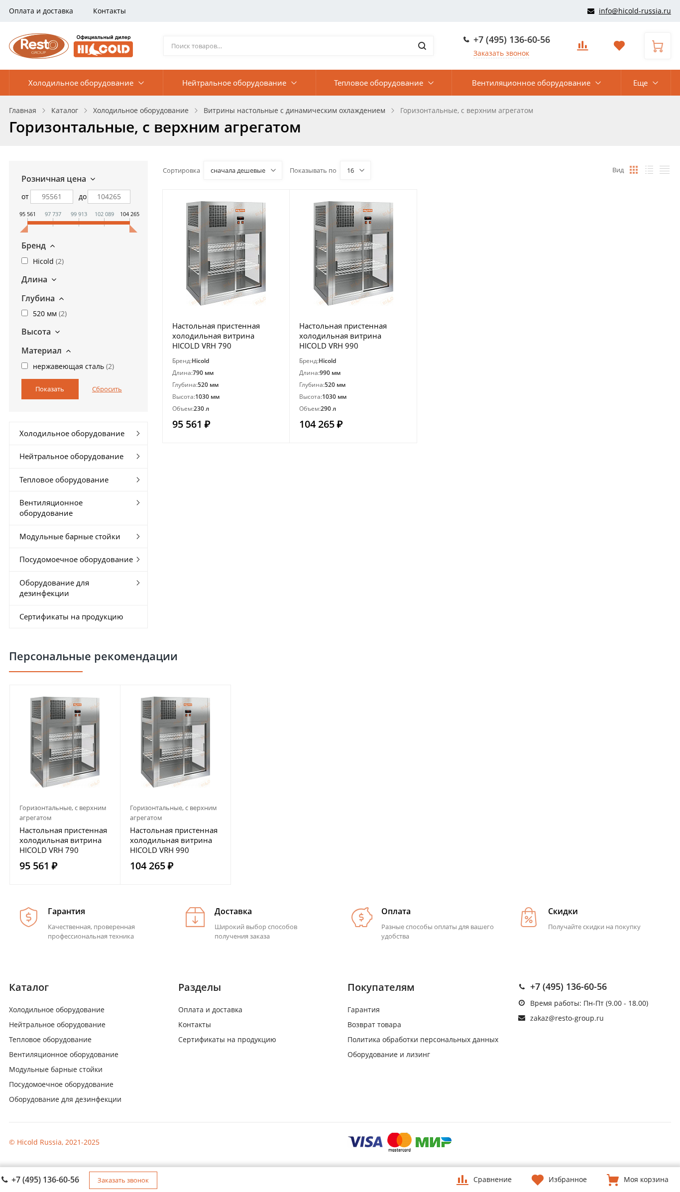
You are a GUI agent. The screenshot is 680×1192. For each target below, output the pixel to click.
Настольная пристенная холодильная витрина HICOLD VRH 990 (343, 336)
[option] (65, 785)
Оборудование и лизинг (388, 1054)
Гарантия (363, 1009)
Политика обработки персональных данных (422, 1039)
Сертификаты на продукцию (71, 616)
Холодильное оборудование (80, 83)
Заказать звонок (501, 53)
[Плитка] (633, 169)
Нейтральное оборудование (234, 83)
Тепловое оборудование (378, 83)
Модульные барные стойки (69, 536)
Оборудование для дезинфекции (54, 588)
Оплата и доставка (41, 10)
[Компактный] (664, 169)
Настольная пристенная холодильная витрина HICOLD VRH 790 (216, 336)
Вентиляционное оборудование (531, 83)
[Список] (649, 169)
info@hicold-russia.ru (635, 10)
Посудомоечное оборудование (76, 559)
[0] (582, 48)
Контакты (109, 10)
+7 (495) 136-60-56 (511, 39)
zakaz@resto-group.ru (567, 1018)
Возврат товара (374, 1024)
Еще (640, 83)
